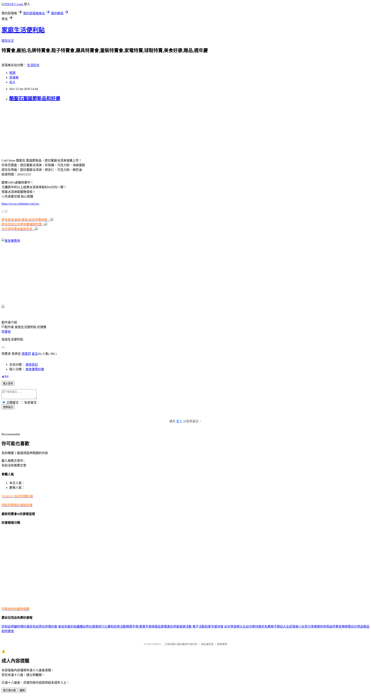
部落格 (14, 77)
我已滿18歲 (9, 690)
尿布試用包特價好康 (43, 626)
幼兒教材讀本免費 (258, 626)
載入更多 (8, 383)
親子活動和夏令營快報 (207, 626)
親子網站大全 (280, 626)
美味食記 (32, 364)
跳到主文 (8, 40)
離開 (22, 690)
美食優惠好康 (35, 369)
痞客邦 (26, 353)
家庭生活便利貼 (23, 30)
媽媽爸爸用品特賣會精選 (331, 626)
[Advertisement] (26, 129)
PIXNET (156, 644)
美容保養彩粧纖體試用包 (75, 626)
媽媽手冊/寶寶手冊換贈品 (143, 626)
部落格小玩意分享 (301, 626)
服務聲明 (222, 644)
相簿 (12, 72)
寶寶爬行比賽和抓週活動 (109, 626)
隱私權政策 (207, 644)
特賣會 (6, 331)
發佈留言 (8, 407)
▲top (5, 376)
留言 (35, 353)
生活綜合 (33, 65)
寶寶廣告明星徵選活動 (176, 626)
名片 (12, 82)
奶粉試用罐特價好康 (15, 626)
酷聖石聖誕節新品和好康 (34, 98)
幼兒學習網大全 (235, 626)
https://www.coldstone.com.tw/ (20, 203)
